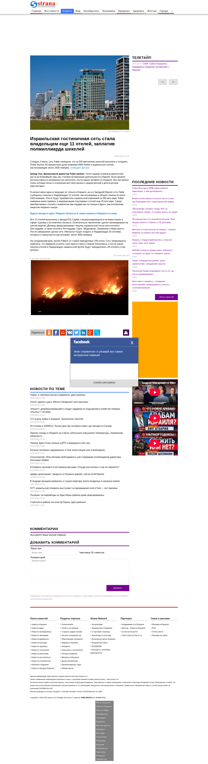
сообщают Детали (79, 167)
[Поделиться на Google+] (90, 333)
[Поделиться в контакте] (70, 333)
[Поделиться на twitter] (77, 333)
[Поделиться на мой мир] (63, 333)
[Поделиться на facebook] (56, 333)
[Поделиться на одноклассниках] (49, 333)
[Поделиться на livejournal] (97, 333)
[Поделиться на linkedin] (83, 333)
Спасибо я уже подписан (104, 382)
